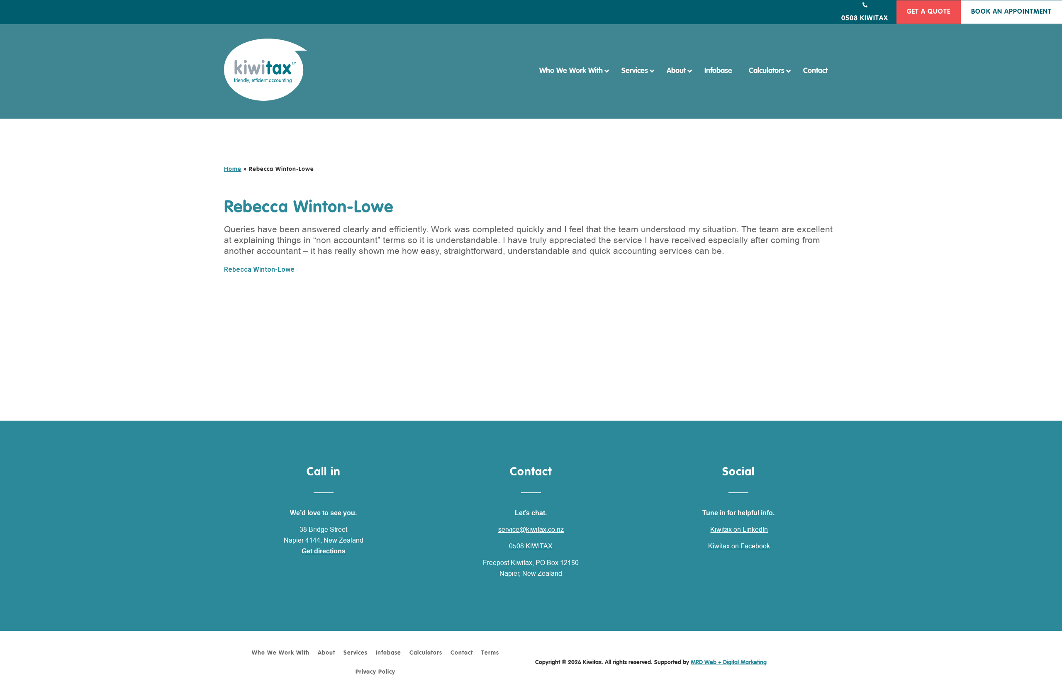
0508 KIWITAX (531, 546)
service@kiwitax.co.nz (531, 529)
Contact (462, 653)
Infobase (388, 653)
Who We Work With (280, 653)
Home (232, 169)
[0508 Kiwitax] (864, 4)
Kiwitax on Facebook (739, 546)
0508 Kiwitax (864, 18)
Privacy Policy (375, 672)
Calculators (425, 653)
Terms (490, 653)
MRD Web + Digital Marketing (729, 662)
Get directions (324, 551)
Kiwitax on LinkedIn (739, 529)
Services (355, 653)
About (326, 653)
